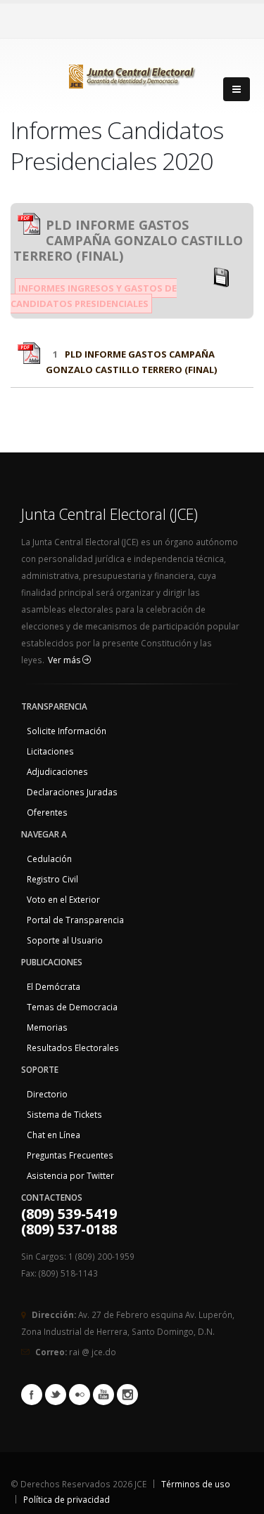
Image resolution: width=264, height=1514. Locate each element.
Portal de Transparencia (75, 919)
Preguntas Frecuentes (70, 1155)
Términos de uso (195, 1483)
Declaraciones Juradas (72, 791)
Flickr (79, 1394)
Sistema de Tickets (64, 1114)
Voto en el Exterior (63, 899)
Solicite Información (66, 730)
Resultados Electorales (73, 1047)
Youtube (103, 1394)
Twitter (55, 1394)
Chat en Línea (53, 1134)
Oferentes (47, 812)
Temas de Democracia (72, 1006)
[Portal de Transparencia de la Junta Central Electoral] (132, 74)
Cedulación (49, 858)
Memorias (47, 1027)
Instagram (127, 1394)
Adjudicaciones (57, 771)
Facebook (31, 1394)
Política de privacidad (66, 1499)
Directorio (47, 1093)
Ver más (65, 660)
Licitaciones (50, 751)
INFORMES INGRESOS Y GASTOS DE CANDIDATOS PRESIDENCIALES (94, 296)
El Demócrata (53, 986)
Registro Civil (52, 879)
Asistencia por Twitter (70, 1175)
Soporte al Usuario (65, 940)
